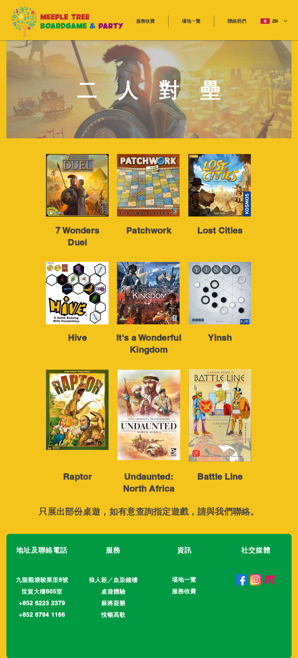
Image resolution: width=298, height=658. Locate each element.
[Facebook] (241, 579)
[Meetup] (270, 579)
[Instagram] (255, 579)
